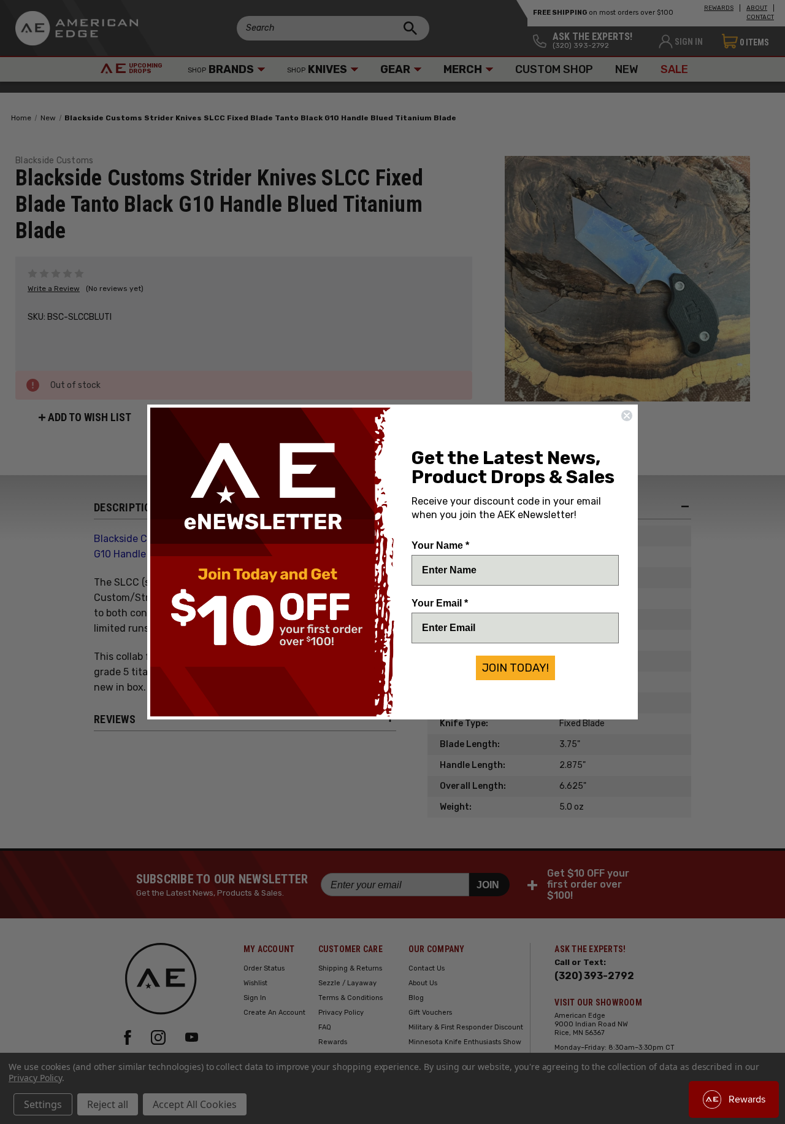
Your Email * (440, 603)
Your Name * (440, 545)
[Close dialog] (627, 415)
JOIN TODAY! (515, 668)
